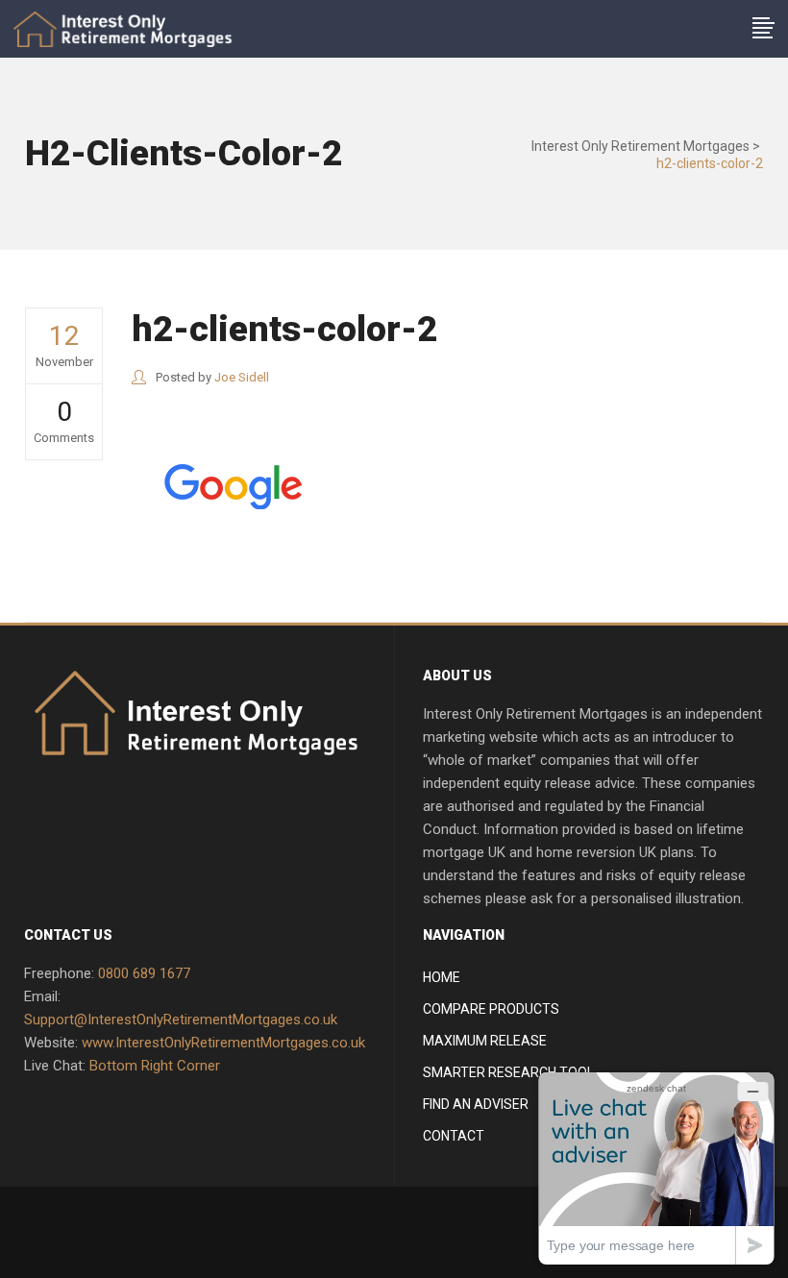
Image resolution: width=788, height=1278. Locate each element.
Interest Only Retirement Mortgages (640, 146)
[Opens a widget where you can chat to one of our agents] (656, 1168)
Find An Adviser (476, 1104)
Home (441, 977)
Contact (453, 1135)
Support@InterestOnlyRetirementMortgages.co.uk (180, 1019)
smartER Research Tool (508, 1072)
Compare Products (491, 1009)
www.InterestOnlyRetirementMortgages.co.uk (223, 1042)
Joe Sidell (241, 377)
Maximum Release (485, 1040)
